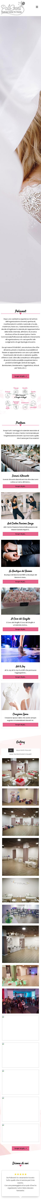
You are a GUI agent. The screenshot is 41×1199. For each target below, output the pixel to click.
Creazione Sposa (20, 714)
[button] (37, 7)
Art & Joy (20, 666)
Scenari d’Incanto (20, 476)
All (11, 750)
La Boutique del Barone (20, 571)
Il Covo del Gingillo (20, 619)
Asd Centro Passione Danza (21, 523)
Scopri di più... (20, 486)
